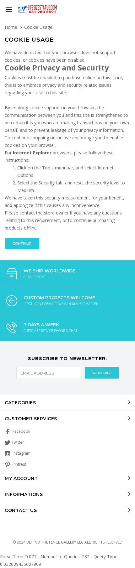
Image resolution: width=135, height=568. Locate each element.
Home (11, 27)
